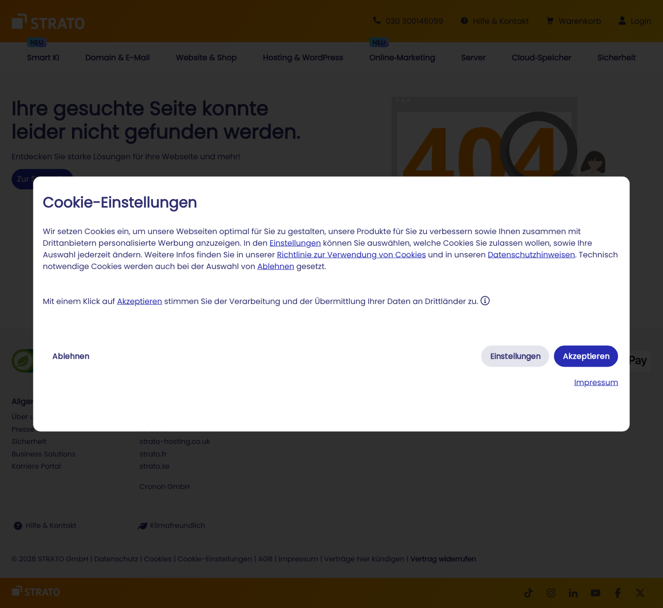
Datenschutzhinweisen (531, 254)
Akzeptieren (139, 301)
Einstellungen (295, 243)
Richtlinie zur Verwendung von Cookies (351, 254)
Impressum (596, 382)
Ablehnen (275, 266)
